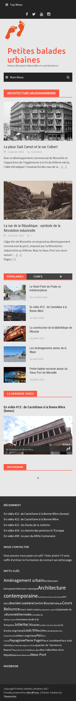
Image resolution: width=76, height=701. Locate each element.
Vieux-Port (38, 654)
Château (57, 603)
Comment (36, 151)
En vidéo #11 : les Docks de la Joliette (27, 525)
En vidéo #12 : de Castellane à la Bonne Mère (31, 519)
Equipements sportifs (48, 610)
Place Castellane (51, 640)
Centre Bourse (43, 603)
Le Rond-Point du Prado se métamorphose (45, 288)
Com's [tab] (38, 276)
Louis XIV (30, 630)
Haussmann (12, 619)
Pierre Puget (33, 640)
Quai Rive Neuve (17, 645)
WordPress (33, 692)
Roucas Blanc (35, 650)
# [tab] (61, 276)
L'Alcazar (33, 625)
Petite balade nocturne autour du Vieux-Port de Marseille (48, 370)
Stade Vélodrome (23, 655)
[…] (64, 167)
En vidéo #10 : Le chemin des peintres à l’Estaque (34, 530)
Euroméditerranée (18, 614)
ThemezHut (10, 696)
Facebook (11, 666)
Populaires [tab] (15, 276)
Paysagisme (17, 640)
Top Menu (16, 4)
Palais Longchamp (27, 635)
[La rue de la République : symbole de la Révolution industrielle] (38, 200)
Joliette (20, 624)
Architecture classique (25, 588)
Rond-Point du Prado (21, 650)
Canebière (27, 603)
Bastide (15, 603)
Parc (39, 635)
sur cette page (63, 560)
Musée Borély (50, 631)
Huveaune (22, 619)
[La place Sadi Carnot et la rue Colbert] (38, 121)
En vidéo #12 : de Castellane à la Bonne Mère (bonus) (36, 513)
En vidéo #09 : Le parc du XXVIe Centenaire (29, 536)
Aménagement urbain (24, 580)
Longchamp (17, 630)
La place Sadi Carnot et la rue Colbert (31, 147)
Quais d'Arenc (30, 645)
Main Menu (16, 77)
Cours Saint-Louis (29, 609)
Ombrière (13, 636)
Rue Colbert (46, 649)
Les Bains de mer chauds (49, 625)
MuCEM (41, 630)
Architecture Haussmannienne (50, 597)
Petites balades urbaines (36, 55)
